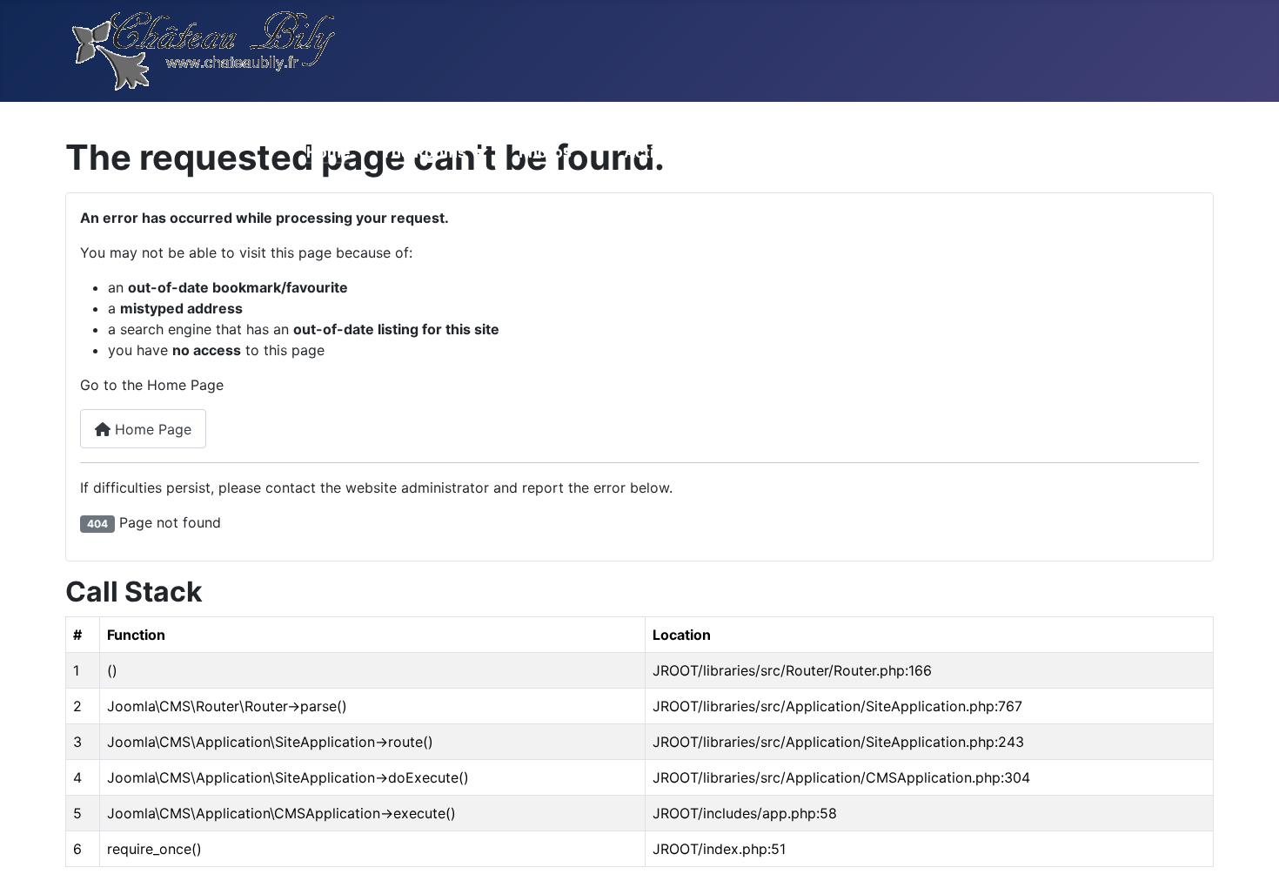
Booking (1000, 152)
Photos (545, 152)
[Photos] (582, 152)
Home (328, 152)
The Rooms (423, 152)
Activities (660, 152)
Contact (908, 152)
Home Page (150, 429)
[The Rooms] (477, 152)
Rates (748, 152)
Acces (823, 152)
